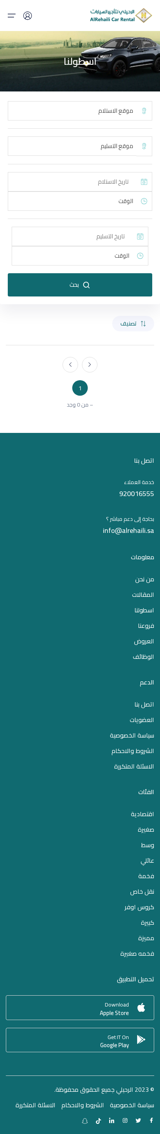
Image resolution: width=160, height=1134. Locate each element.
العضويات (142, 720)
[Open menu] (12, 15)
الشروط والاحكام (132, 751)
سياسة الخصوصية (132, 735)
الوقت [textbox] (125, 201)
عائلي (147, 860)
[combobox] (72, 111)
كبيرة (147, 922)
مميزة (146, 938)
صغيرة (146, 829)
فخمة (146, 876)
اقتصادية (142, 814)
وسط (147, 845)
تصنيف (128, 323)
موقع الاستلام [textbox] (115, 110)
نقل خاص (142, 891)
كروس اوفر (139, 907)
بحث (74, 284)
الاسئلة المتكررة (134, 766)
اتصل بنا (144, 704)
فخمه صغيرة (137, 953)
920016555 (136, 493)
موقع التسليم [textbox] (117, 146)
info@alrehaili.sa (128, 530)
